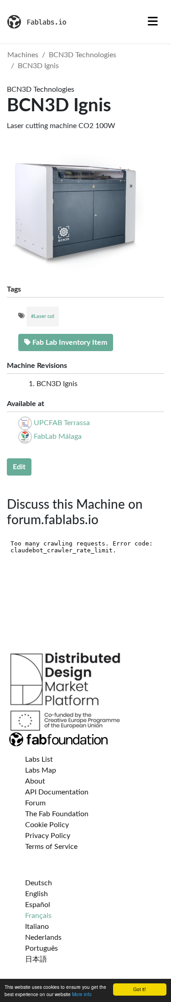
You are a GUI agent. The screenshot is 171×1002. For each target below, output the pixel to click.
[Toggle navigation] (153, 22)
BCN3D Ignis (38, 65)
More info (82, 994)
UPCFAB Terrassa (62, 423)
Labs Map (40, 770)
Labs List (39, 759)
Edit (19, 467)
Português (41, 948)
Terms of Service (51, 846)
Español (37, 904)
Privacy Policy (47, 835)
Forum (35, 803)
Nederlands (43, 937)
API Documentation (56, 792)
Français (38, 915)
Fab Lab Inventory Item (69, 342)
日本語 (36, 959)
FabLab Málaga (58, 436)
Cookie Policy (47, 824)
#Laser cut (42, 316)
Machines (22, 55)
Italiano (37, 926)
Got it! (139, 989)
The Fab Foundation (56, 814)
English (36, 894)
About (35, 781)
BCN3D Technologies (82, 55)
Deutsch (38, 883)
